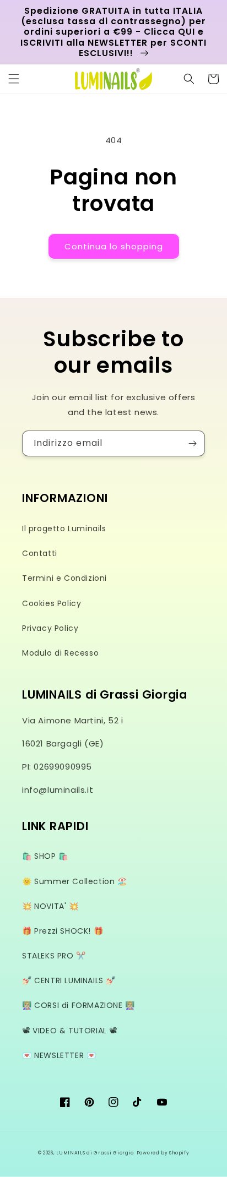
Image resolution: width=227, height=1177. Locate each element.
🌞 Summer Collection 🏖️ (74, 881)
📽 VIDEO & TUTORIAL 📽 (69, 1030)
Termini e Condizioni (64, 578)
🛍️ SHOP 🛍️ (45, 856)
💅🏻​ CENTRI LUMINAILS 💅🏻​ (69, 980)
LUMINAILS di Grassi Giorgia (95, 1152)
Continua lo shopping (113, 246)
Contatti (39, 553)
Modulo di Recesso (60, 652)
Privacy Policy (50, 628)
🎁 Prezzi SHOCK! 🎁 (62, 930)
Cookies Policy (51, 603)
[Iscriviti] (192, 443)
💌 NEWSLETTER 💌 (59, 1055)
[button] (14, 79)
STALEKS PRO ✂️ (54, 955)
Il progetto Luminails (64, 528)
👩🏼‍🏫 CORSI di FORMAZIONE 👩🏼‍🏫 (78, 1005)
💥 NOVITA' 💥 (50, 906)
